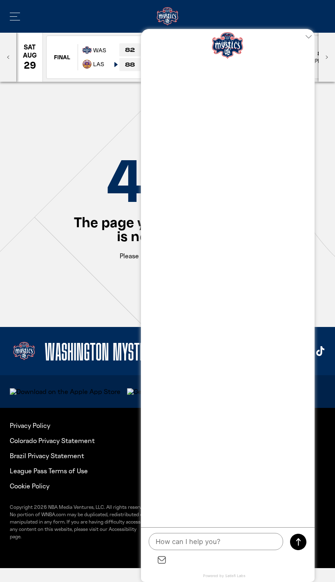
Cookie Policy (29, 486)
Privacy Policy (30, 425)
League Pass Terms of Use (49, 471)
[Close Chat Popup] (308, 37)
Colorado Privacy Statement (52, 441)
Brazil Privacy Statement (47, 456)
